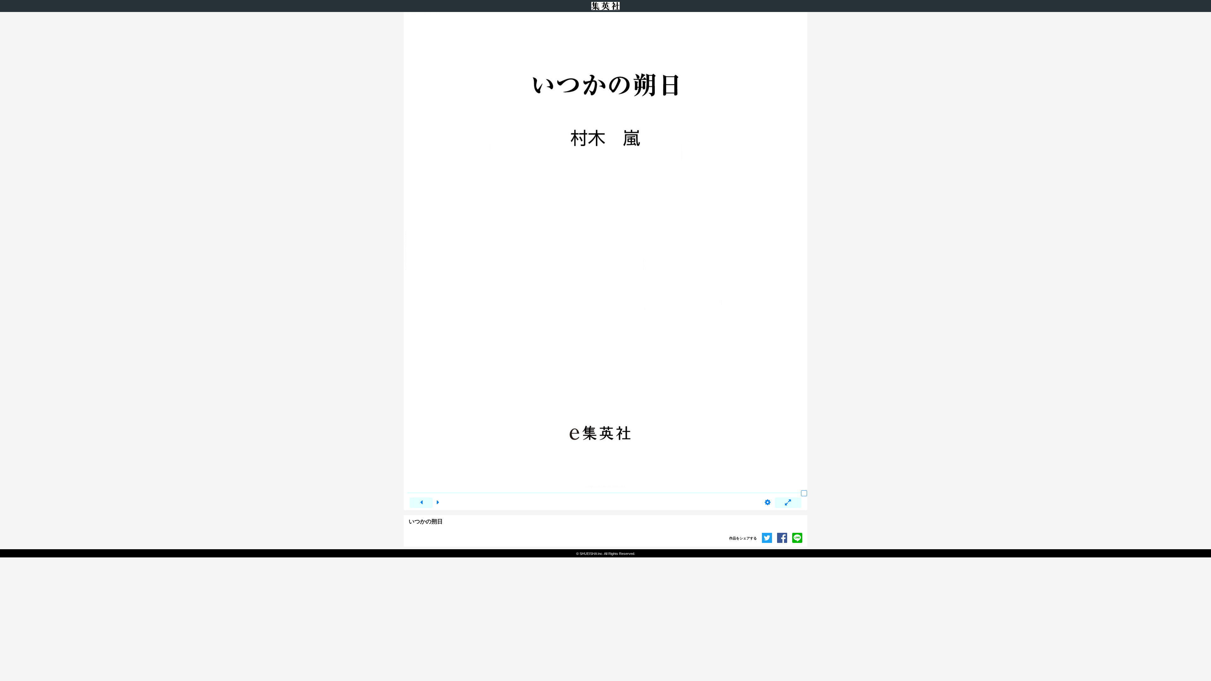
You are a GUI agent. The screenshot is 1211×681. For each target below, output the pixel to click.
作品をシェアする (743, 538)
